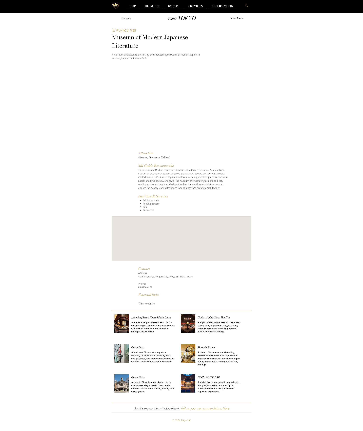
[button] (222, 6)
